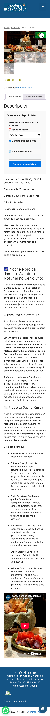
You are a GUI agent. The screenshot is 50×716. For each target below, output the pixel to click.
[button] (41, 35)
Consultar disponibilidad (25, 164)
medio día (15, 27)
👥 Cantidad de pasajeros (22, 140)
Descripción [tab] (14, 96)
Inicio (6, 27)
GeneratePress (35, 712)
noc (30, 87)
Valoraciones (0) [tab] (34, 96)
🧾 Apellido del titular (20, 151)
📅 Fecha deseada (18, 129)
